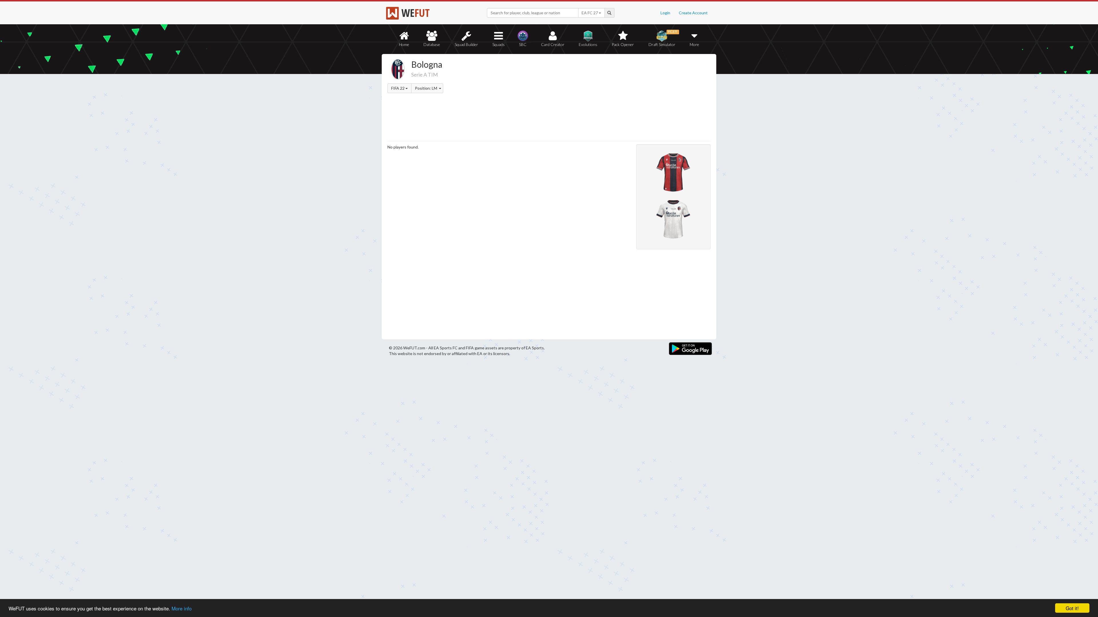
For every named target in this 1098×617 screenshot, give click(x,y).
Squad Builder (466, 44)
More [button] (694, 44)
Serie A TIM (424, 74)
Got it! (1072, 608)
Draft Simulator (663, 38)
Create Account (693, 12)
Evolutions (588, 44)
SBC (522, 44)
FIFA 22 (398, 88)
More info (182, 608)
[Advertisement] (604, 99)
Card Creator (552, 44)
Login (665, 12)
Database (431, 44)
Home (404, 44)
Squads (498, 44)
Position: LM (426, 88)
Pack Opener (623, 44)
